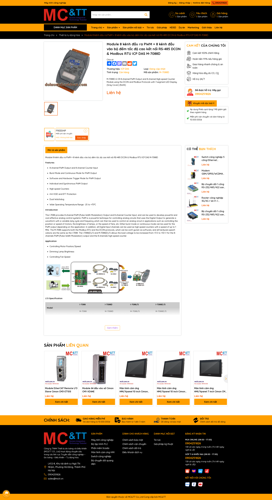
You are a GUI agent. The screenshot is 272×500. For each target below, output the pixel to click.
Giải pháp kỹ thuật (163, 444)
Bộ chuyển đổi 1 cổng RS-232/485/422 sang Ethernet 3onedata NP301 (213, 213)
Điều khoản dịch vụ (132, 452)
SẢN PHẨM (66, 345)
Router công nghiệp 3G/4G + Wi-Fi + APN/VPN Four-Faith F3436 (212, 199)
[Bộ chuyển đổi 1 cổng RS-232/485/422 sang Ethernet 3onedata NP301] (193, 215)
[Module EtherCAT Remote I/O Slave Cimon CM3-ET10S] (61, 368)
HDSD (173, 27)
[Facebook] (194, 484)
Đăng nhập (184, 3)
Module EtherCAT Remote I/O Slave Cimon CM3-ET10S (61, 390)
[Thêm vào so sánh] (75, 359)
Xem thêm (112, 327)
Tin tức (150, 27)
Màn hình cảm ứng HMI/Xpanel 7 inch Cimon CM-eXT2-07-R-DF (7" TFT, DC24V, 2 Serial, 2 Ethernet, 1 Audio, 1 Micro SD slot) (210, 390)
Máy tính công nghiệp (102, 440)
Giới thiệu (207, 27)
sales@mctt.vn (55, 478)
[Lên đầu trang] (266, 474)
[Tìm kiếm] (146, 15)
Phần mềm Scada (100, 448)
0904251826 (221, 3)
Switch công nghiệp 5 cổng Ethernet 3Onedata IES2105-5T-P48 (214, 159)
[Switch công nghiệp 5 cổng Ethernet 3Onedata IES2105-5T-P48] (193, 161)
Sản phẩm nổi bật (132, 27)
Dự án (182, 27)
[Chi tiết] (85, 130)
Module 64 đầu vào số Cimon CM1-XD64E (97, 390)
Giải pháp (162, 27)
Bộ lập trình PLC (99, 444)
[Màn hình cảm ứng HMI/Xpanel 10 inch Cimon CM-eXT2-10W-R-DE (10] (173, 368)
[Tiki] (200, 471)
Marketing (193, 27)
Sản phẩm (112, 27)
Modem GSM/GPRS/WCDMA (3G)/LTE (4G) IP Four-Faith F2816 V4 (213, 172)
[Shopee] (187, 471)
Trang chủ (97, 27)
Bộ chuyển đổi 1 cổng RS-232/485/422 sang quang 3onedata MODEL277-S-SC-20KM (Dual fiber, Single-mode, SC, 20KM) (214, 186)
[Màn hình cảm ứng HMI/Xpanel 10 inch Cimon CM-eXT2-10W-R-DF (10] (136, 368)
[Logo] (65, 14)
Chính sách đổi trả (131, 448)
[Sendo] (207, 471)
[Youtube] (200, 484)
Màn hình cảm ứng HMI (102, 452)
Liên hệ (218, 27)
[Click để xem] (73, 71)
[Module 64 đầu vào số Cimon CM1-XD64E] (99, 368)
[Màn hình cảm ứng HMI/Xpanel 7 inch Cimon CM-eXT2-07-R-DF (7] (211, 368)
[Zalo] (187, 484)
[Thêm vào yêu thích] (75, 354)
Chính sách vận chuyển (134, 444)
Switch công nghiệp (101, 456)
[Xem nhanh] (75, 364)
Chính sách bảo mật (132, 440)
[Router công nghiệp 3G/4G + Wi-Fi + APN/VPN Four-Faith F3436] (193, 202)
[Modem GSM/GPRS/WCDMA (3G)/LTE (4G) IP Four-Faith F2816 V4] (193, 175)
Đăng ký (172, 3)
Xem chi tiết (61, 401)
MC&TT (162, 496)
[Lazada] (194, 471)
